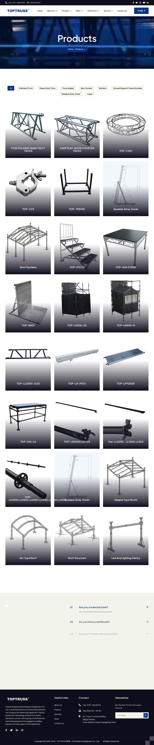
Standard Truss (26, 88)
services (57, 714)
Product (65, 11)
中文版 (140, 11)
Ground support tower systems (127, 88)
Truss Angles (68, 88)
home (70, 49)
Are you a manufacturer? (89, 606)
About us (51, 11)
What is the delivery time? (89, 649)
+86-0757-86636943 (16, 3)
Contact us (122, 11)
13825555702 (34, 3)
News (78, 11)
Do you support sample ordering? (94, 640)
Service (107, 11)
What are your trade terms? (90, 673)
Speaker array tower (71, 94)
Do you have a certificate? (90, 620)
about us (58, 705)
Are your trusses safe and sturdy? (94, 630)
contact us (59, 723)
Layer (89, 94)
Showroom (92, 11)
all (11, 88)
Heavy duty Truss (47, 88)
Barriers (102, 88)
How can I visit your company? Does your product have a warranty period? (107, 661)
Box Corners (86, 88)
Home (40, 11)
